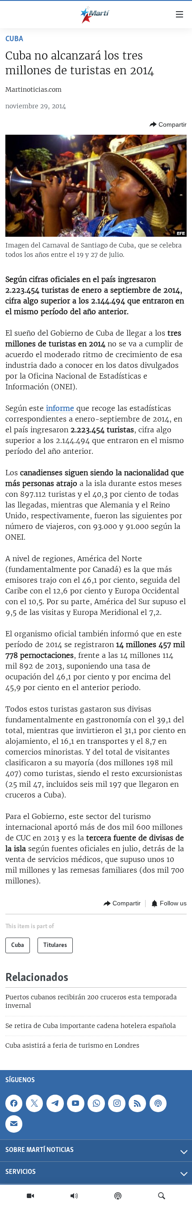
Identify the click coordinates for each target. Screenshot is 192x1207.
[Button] (168, 124)
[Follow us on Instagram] (116, 1103)
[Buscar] (161, 1196)
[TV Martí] (30, 1196)
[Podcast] (117, 1196)
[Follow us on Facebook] (13, 1103)
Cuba (14, 39)
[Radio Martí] (74, 1196)
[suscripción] (13, 1123)
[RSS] (137, 1103)
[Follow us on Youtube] (75, 1103)
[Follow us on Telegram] (54, 1103)
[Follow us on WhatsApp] (96, 1103)
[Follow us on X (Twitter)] (34, 1103)
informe (61, 408)
